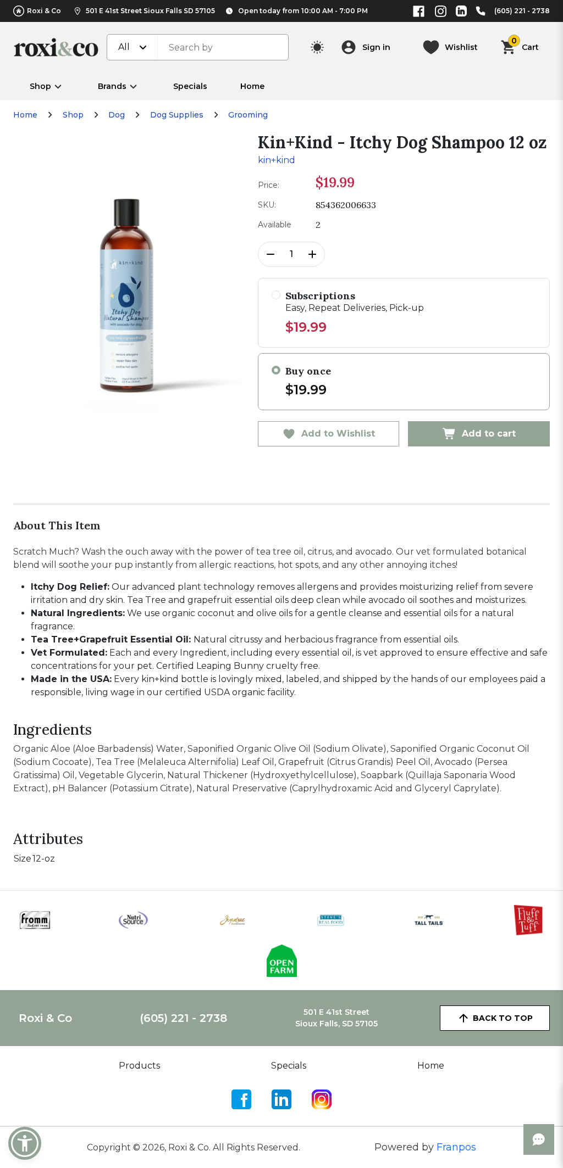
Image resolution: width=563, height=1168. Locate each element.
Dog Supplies (176, 115)
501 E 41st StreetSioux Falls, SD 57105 (336, 1018)
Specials (190, 86)
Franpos (456, 1147)
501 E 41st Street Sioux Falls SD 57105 (150, 11)
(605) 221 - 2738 (522, 11)
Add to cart (489, 433)
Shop (40, 86)
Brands (112, 86)
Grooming (248, 115)
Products (139, 1065)
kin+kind (276, 160)
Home (252, 86)
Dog (116, 115)
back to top (503, 1018)
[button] (24, 1143)
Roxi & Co (44, 11)
